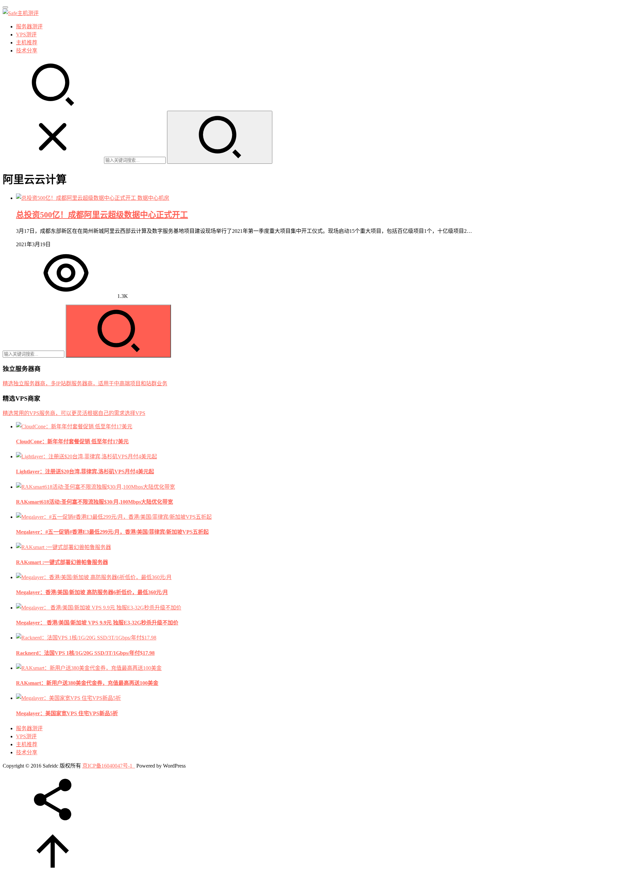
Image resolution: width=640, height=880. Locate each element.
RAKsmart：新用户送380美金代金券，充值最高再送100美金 (87, 683)
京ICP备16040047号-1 (107, 766)
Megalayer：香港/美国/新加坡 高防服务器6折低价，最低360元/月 (92, 592)
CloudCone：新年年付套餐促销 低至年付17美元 (72, 441)
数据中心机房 (153, 198)
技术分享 (26, 50)
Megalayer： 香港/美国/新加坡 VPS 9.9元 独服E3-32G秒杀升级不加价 (97, 622)
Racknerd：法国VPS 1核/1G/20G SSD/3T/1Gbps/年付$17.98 (85, 653)
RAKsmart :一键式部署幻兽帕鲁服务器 (62, 562)
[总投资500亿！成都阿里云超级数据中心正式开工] (76, 198)
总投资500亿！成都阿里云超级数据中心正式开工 (102, 214)
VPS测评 (26, 34)
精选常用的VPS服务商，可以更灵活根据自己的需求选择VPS (74, 413)
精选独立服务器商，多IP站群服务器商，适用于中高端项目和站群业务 (85, 383)
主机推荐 (26, 42)
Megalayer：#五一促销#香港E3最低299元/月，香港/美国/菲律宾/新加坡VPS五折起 (112, 532)
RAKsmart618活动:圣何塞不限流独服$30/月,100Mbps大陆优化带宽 (94, 502)
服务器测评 (29, 26)
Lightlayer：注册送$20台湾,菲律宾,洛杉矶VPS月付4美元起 (85, 471)
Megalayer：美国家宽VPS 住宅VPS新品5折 (67, 713)
